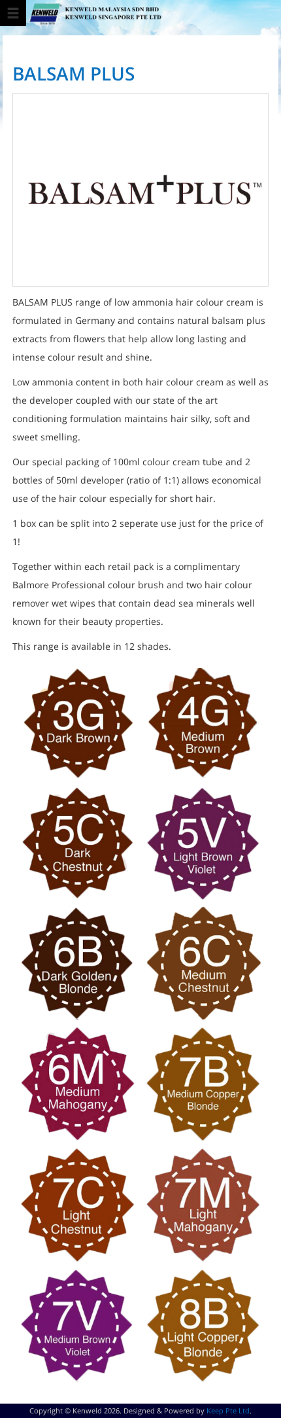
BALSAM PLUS (73, 73)
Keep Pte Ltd (228, 1410)
